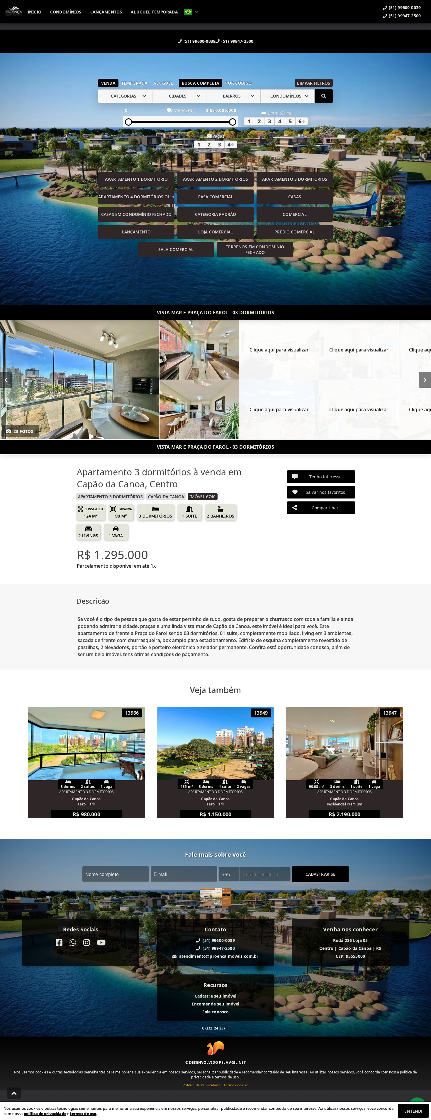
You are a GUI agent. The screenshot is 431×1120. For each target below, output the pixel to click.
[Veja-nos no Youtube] (101, 943)
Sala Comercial (176, 249)
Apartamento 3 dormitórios (294, 179)
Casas (294, 196)
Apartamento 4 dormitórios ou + (136, 196)
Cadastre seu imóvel (216, 996)
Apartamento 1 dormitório (136, 179)
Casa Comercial (215, 196)
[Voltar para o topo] (14, 1093)
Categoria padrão (215, 214)
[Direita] (425, 379)
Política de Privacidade (201, 1085)
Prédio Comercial (294, 232)
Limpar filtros (313, 83)
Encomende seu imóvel (216, 1004)
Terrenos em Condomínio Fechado (255, 249)
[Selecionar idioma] (191, 11)
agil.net (237, 1062)
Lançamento (136, 232)
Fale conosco (215, 1012)
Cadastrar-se (321, 874)
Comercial (294, 214)
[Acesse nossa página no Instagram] (86, 943)
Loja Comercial (215, 232)
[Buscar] (324, 96)
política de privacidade (45, 1113)
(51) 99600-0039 (200, 41)
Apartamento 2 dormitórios (215, 179)
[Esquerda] (6, 379)
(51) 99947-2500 (237, 41)
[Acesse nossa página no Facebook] (59, 943)
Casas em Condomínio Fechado (136, 214)
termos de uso (83, 1113)
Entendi (413, 1111)
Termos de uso (235, 1085)
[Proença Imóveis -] (215, 897)
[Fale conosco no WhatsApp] (72, 943)
